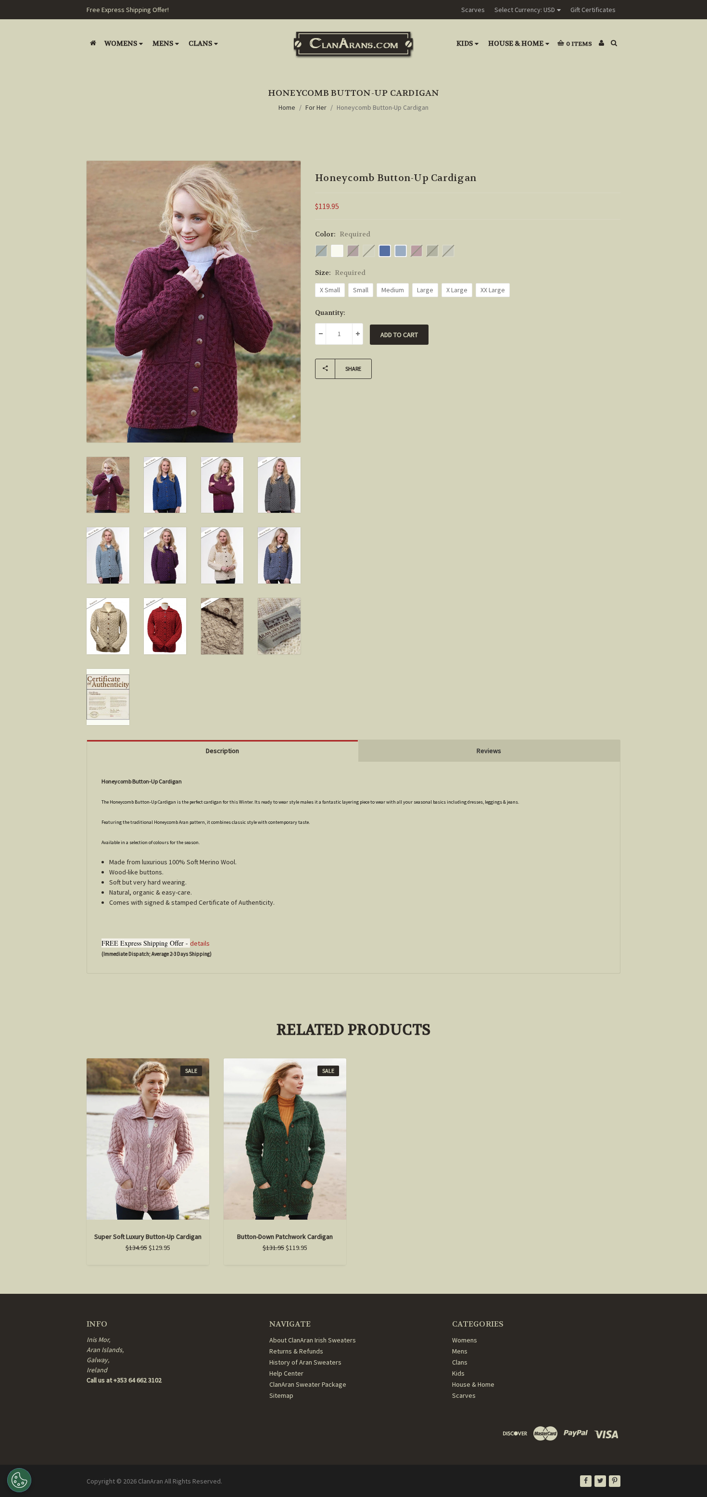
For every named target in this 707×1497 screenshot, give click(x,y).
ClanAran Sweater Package (307, 1384)
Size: (340, 272)
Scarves (473, 9)
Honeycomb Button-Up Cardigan (383, 107)
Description (222, 750)
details (200, 943)
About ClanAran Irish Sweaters (312, 1340)
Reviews (489, 750)
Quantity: (330, 312)
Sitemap (281, 1395)
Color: (342, 234)
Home (286, 107)
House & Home (515, 43)
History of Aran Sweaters (305, 1362)
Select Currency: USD (524, 9)
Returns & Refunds (296, 1351)
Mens (162, 43)
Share (353, 368)
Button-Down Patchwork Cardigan (285, 1236)
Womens (120, 43)
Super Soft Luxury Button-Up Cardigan (148, 1236)
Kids (464, 43)
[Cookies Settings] (19, 1480)
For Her (316, 107)
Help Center (286, 1373)
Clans (200, 43)
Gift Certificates (593, 9)
